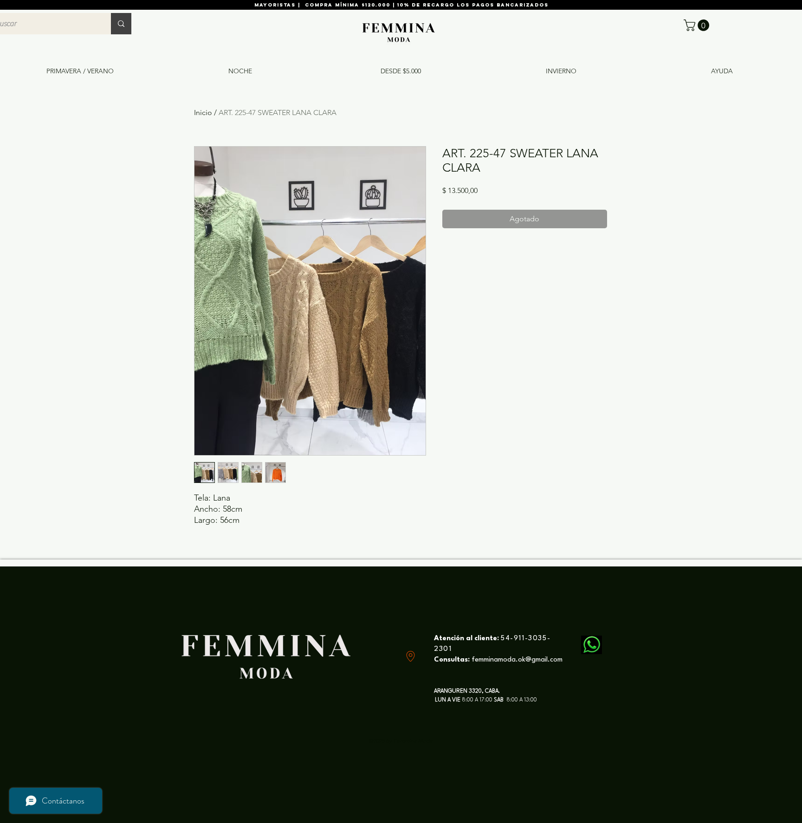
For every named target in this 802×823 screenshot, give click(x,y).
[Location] (410, 656)
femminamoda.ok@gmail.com (517, 659)
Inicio (203, 112)
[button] (698, 25)
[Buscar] (121, 23)
